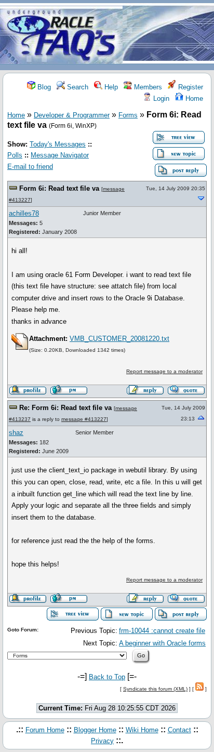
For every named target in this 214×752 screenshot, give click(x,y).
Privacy (102, 741)
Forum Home (44, 730)
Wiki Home (142, 730)
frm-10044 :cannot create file (162, 631)
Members (147, 87)
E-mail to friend (30, 166)
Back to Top (107, 677)
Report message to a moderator (164, 371)
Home (193, 98)
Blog (43, 87)
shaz (16, 433)
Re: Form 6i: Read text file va (66, 408)
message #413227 (83, 419)
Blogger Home (95, 730)
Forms (128, 115)
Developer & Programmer (72, 115)
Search (76, 87)
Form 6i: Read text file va (60, 188)
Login (160, 98)
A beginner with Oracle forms (162, 643)
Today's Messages (58, 144)
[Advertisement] (168, 35)
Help (110, 87)
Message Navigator (60, 155)
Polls (14, 155)
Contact (179, 730)
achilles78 (24, 213)
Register (189, 87)
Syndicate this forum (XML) (155, 689)
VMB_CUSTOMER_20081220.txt (119, 338)
